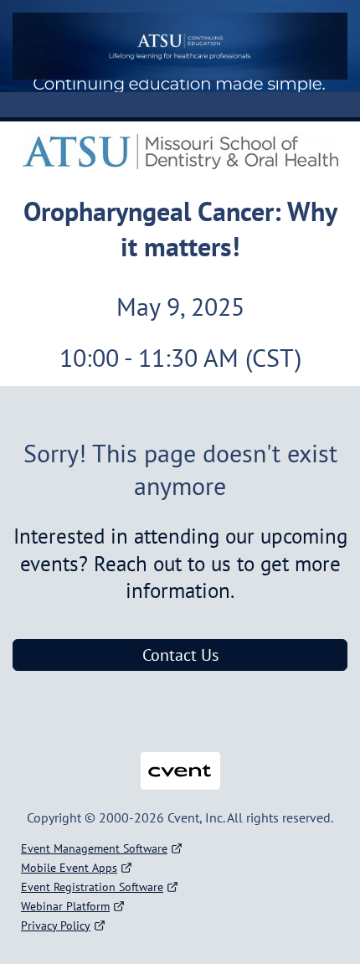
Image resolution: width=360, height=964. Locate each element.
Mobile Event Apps (69, 867)
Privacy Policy (55, 925)
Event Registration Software (92, 886)
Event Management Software (94, 848)
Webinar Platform (65, 906)
